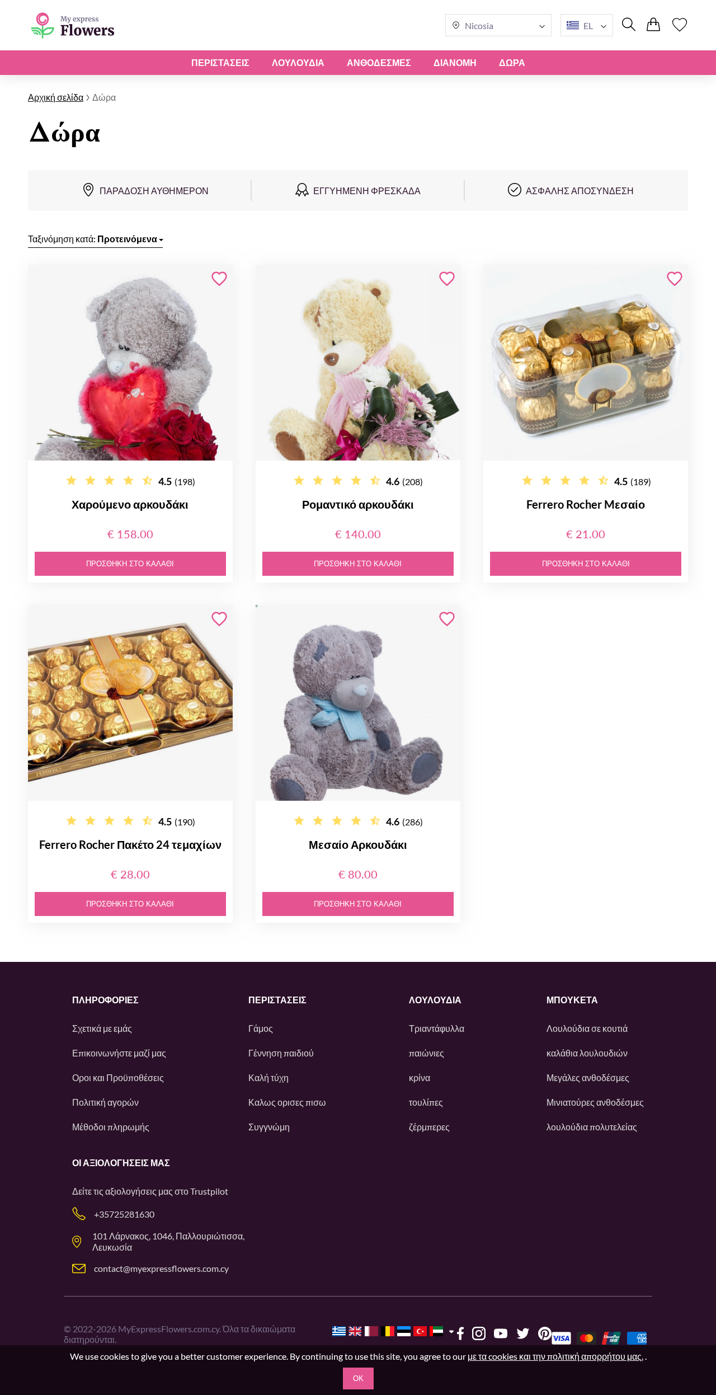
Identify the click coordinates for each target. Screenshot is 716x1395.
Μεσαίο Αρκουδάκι (358, 844)
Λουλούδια (298, 62)
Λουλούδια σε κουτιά (587, 1028)
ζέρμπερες (429, 1126)
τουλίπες (426, 1102)
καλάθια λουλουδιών (587, 1053)
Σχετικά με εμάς (102, 1028)
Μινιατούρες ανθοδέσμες (595, 1102)
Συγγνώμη (269, 1126)
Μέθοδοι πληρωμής (110, 1126)
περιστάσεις (220, 62)
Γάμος (260, 1028)
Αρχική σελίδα (55, 97)
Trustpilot (209, 1191)
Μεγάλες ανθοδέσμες (588, 1077)
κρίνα (419, 1077)
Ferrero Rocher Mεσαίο (585, 504)
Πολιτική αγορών (105, 1102)
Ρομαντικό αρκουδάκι (358, 504)
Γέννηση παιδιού (281, 1053)
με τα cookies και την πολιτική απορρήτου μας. (555, 1356)
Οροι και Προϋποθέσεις (118, 1077)
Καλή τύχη (268, 1077)
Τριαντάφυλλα (436, 1028)
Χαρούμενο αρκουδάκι (130, 504)
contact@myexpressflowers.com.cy (161, 1268)
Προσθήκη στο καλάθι (130, 564)
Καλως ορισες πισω (287, 1102)
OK (358, 1378)
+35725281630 (124, 1214)
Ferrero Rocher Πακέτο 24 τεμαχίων (130, 844)
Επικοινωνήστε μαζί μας (119, 1053)
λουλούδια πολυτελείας (592, 1126)
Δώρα (512, 62)
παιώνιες (426, 1053)
